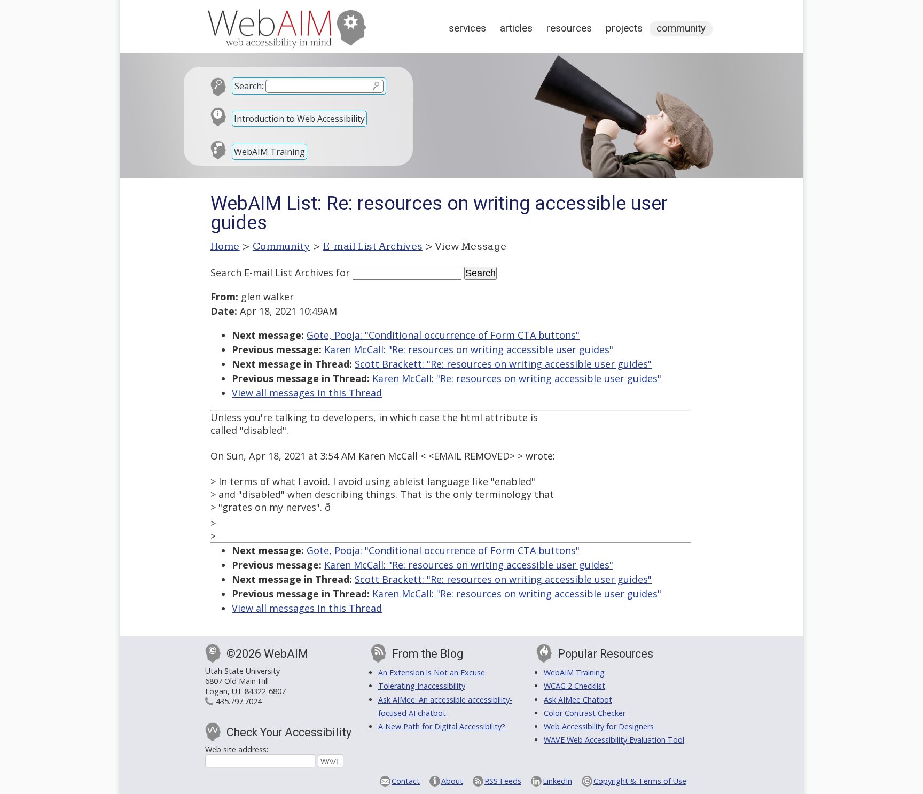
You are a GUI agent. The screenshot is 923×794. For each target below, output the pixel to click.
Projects (624, 28)
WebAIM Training (269, 152)
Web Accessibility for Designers (599, 726)
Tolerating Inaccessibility (421, 686)
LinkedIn (557, 781)
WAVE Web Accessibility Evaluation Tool (614, 740)
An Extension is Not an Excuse (431, 672)
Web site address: (236, 749)
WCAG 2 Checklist (574, 686)
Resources (569, 28)
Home (225, 246)
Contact (406, 781)
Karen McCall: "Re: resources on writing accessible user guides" (468, 349)
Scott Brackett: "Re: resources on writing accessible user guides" (503, 363)
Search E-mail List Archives (271, 272)
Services (467, 28)
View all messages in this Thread (307, 392)
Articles (516, 28)
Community (681, 28)
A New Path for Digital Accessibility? (441, 726)
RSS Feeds (502, 781)
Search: (248, 86)
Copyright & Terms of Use (639, 781)
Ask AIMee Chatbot (578, 700)
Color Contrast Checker (584, 713)
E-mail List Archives (373, 246)
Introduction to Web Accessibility (299, 118)
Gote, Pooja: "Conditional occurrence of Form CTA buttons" (443, 335)
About (452, 781)
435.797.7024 (239, 701)
